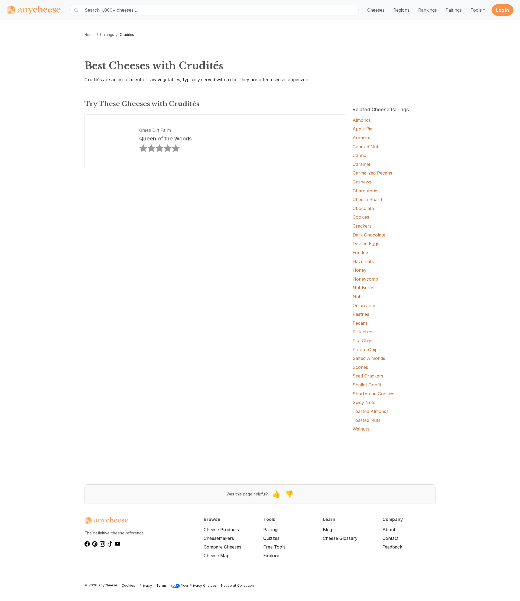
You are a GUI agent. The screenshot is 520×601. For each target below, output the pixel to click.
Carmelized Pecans (372, 173)
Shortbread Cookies (373, 393)
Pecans (360, 323)
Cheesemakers (219, 538)
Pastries (361, 314)
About (388, 529)
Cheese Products (221, 529)
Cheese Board (367, 199)
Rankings (427, 10)
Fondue (360, 252)
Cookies (361, 217)
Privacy (145, 585)
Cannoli (360, 155)
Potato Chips (366, 349)
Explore (271, 555)
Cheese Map (216, 555)
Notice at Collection (237, 585)
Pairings (454, 10)
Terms (161, 585)
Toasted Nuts (367, 420)
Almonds (362, 120)
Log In (502, 10)
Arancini (361, 137)
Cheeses (376, 10)
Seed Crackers (368, 376)
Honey (359, 270)
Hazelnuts (363, 261)
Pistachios (363, 331)
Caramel (361, 164)
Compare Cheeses (222, 547)
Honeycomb (365, 279)
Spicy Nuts (364, 402)
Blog (327, 529)
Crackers (362, 226)
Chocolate (363, 208)
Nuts (358, 296)
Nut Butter (364, 287)
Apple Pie (362, 129)
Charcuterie (365, 190)
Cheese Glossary (340, 538)
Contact (390, 538)
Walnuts (361, 429)
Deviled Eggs (366, 243)
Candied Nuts (367, 146)
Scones (360, 367)
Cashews (362, 182)
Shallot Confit (367, 384)
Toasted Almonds (371, 411)
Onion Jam (364, 305)
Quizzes (271, 538)
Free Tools (274, 547)
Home (89, 34)
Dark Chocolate (369, 235)
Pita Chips (363, 340)
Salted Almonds (369, 358)
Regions (401, 10)
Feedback (392, 547)
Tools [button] (476, 10)
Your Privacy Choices (199, 585)
